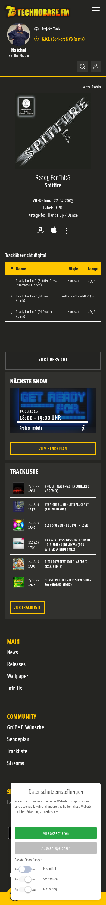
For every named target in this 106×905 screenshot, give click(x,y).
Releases (16, 663)
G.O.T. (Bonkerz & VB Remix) (63, 38)
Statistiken (50, 878)
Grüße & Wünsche (25, 726)
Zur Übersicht (53, 359)
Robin (96, 86)
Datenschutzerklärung (65, 820)
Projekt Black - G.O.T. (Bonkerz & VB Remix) (67, 488)
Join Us (14, 688)
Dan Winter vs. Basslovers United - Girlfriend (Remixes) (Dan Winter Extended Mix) (68, 544)
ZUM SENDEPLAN (53, 448)
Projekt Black (51, 28)
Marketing (50, 888)
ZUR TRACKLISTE (27, 607)
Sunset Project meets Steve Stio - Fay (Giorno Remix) (68, 582)
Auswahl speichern (55, 848)
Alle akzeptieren (56, 833)
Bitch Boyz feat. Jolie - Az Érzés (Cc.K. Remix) (66, 564)
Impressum (39, 820)
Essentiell (49, 868)
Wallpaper (17, 675)
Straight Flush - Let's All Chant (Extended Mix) (67, 506)
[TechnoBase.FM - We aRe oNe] (37, 18)
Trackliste (17, 750)
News (12, 651)
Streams (15, 762)
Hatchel (18, 49)
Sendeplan (18, 738)
